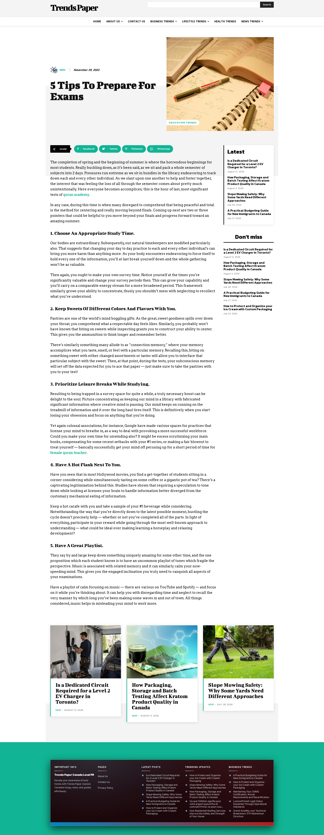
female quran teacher (68, 453)
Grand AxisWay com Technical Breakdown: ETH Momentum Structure (249, 813)
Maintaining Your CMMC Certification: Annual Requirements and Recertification (251, 794)
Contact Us (104, 782)
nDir (62, 70)
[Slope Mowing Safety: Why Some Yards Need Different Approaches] (238, 651)
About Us (103, 776)
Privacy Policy (105, 787)
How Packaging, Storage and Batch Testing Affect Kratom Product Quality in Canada (248, 180)
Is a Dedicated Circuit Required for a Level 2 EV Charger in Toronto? (245, 163)
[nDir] (54, 70)
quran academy (76, 195)
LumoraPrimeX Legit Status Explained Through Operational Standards (250, 804)
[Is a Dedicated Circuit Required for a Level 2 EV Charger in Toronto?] (85, 651)
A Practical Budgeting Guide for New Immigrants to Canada (249, 212)
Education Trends (183, 122)
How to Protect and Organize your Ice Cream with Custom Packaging (248, 308)
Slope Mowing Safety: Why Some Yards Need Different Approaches (246, 197)
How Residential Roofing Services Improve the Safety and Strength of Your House (208, 813)
